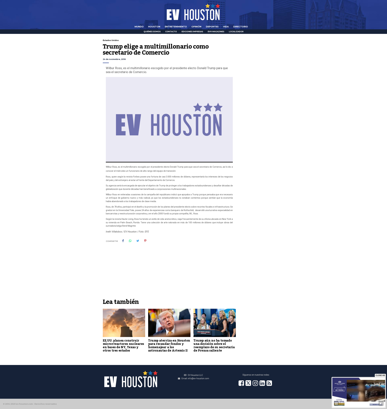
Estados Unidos (111, 40)
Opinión (196, 26)
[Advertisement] (169, 274)
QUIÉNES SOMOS (152, 31)
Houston (154, 26)
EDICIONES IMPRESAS (192, 31)
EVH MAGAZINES (216, 31)
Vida (226, 26)
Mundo (139, 26)
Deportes (212, 26)
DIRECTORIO (240, 26)
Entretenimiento (176, 26)
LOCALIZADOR (236, 31)
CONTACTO (171, 31)
